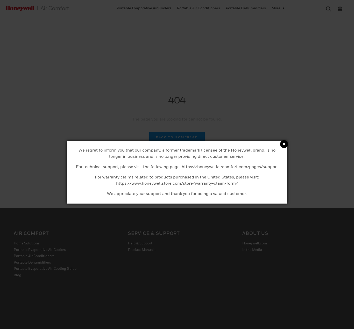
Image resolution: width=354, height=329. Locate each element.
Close (284, 144)
